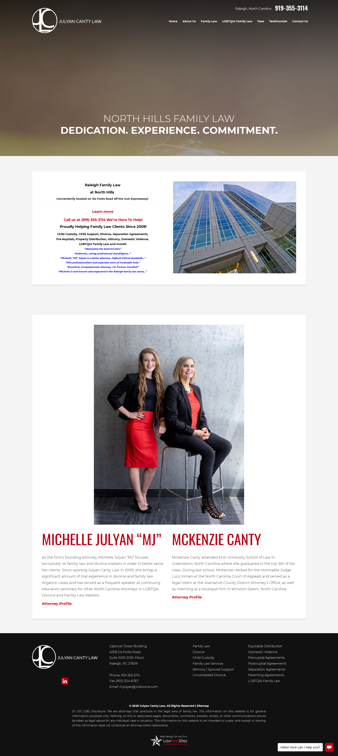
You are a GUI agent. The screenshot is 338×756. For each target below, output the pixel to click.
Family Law (209, 21)
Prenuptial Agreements (266, 658)
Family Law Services (208, 663)
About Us (189, 21)
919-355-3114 (291, 8)
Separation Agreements (266, 669)
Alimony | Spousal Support (213, 669)
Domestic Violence (263, 652)
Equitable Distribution (265, 646)
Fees (260, 21)
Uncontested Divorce (209, 675)
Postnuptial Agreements (267, 663)
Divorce (198, 652)
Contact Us (300, 21)
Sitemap (203, 706)
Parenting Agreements (266, 675)
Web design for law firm (173, 736)
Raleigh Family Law (102, 185)
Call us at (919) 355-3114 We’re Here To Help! (103, 220)
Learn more (102, 212)
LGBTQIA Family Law (237, 21)
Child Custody (203, 658)
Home (173, 21)
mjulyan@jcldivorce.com (139, 687)
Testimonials (278, 21)
